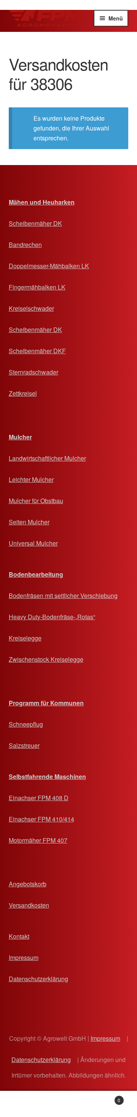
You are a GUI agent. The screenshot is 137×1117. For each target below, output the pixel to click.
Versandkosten (29, 905)
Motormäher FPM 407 (38, 840)
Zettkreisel (23, 393)
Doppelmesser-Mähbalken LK (49, 265)
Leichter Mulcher (31, 479)
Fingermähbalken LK (37, 287)
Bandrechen (25, 244)
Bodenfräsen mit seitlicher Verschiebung (63, 595)
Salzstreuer (24, 745)
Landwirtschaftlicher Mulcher (47, 458)
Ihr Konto (23, 1104)
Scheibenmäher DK (35, 223)
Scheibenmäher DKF (37, 350)
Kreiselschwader (31, 308)
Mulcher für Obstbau (36, 500)
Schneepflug (26, 724)
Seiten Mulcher (29, 522)
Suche (68, 1104)
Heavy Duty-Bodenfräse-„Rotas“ (52, 616)
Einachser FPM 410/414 (41, 819)
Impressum (23, 957)
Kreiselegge (25, 638)
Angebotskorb (27, 883)
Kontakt (19, 936)
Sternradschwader (33, 372)
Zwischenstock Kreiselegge (46, 659)
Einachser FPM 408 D (38, 797)
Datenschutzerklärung (38, 978)
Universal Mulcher (33, 543)
